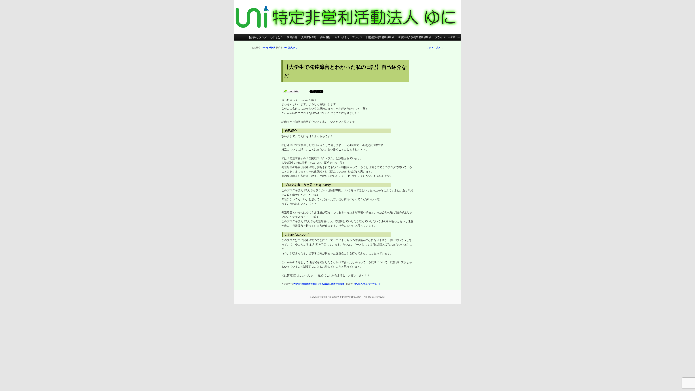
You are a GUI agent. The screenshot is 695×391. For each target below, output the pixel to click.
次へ (439, 47)
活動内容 (292, 37)
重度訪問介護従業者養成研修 (414, 37)
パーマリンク (374, 284)
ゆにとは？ (276, 37)
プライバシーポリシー (447, 37)
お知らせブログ (257, 37)
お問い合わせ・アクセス (348, 37)
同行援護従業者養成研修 (380, 37)
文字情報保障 (308, 37)
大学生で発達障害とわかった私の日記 (311, 284)
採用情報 (325, 37)
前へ (430, 47)
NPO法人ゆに (290, 47)
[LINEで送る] (291, 91)
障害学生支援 (337, 284)
